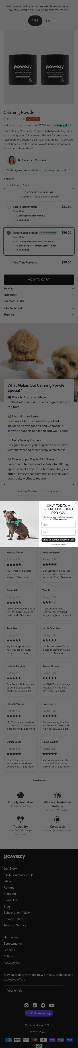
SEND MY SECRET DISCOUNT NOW (58, 540)
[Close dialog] (76, 503)
